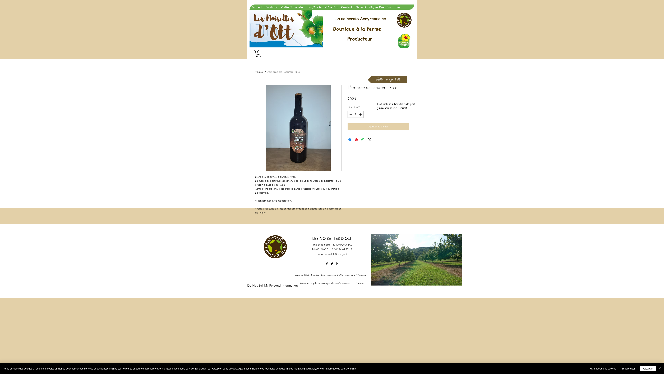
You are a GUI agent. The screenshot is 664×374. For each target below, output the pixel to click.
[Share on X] (369, 140)
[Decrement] (350, 114)
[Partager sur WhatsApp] (363, 140)
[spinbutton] (355, 114)
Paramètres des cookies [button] (603, 368)
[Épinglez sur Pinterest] (356, 140)
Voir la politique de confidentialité (338, 368)
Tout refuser (628, 368)
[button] (258, 53)
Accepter (648, 368)
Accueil (259, 71)
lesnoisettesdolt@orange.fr (332, 254)
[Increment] (360, 114)
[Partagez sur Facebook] (350, 140)
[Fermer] (660, 368)
